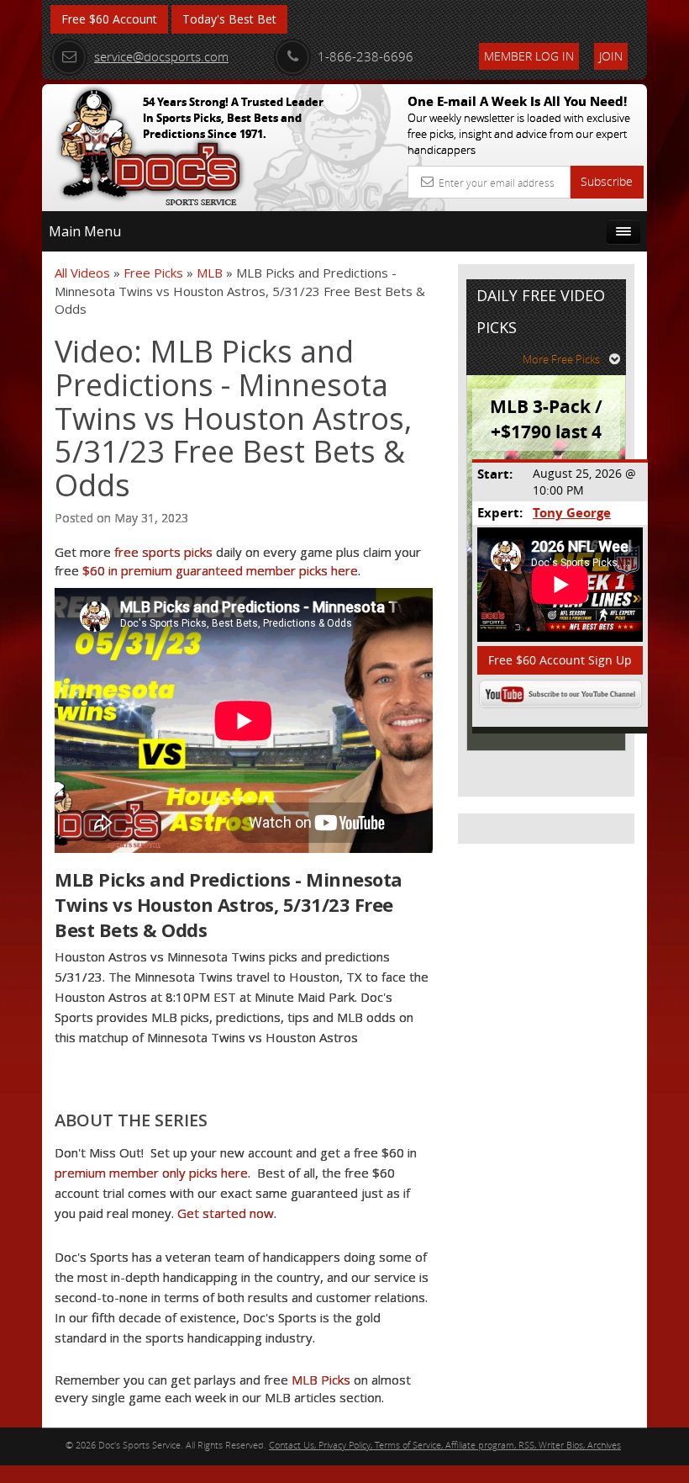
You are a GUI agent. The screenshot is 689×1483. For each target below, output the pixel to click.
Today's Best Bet (229, 19)
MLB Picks (321, 1379)
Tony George (572, 513)
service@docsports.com (161, 56)
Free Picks (153, 272)
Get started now (225, 1213)
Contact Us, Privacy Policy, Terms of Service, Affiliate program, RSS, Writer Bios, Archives (445, 1444)
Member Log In (529, 56)
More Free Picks (561, 359)
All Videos (82, 272)
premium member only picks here (151, 1172)
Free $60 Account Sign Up (560, 660)
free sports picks (163, 551)
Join (611, 56)
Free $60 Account (109, 19)
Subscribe (607, 181)
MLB (210, 272)
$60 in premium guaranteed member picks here (220, 570)
